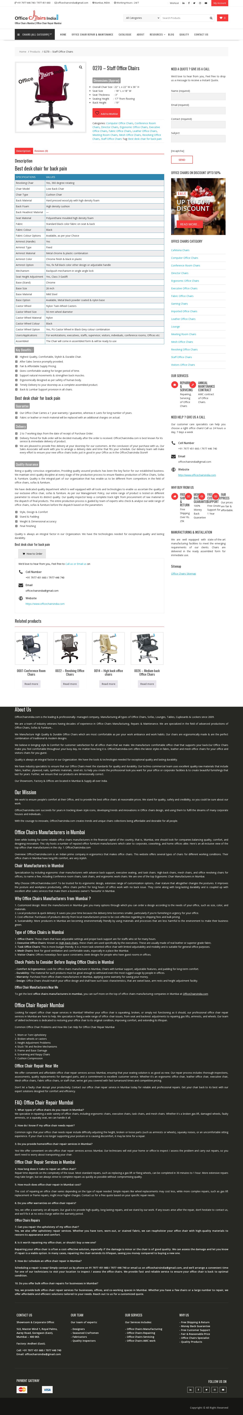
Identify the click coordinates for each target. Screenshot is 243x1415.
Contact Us (201, 34)
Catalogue (125, 34)
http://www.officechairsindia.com (197, 475)
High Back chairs (68, 943)
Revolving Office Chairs (184, 349)
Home (63, 34)
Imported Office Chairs (184, 311)
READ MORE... (189, 224)
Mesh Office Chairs (130, 135)
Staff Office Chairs (111, 138)
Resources (156, 34)
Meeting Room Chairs (105, 135)
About (140, 34)
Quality (184, 34)
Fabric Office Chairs (120, 131)
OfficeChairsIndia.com (195, 993)
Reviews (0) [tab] (41, 151)
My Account (220, 3)
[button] (81, 67)
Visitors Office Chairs (183, 364)
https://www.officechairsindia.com (45, 603)
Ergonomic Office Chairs (134, 127)
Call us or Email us (75, 564)
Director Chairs (109, 127)
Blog (171, 34)
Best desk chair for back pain (145, 138)
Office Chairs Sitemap (183, 573)
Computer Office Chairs (119, 123)
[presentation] (32, 553)
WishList (174, 3)
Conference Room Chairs (185, 265)
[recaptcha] (177, 151)
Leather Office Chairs (145, 131)
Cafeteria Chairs (180, 250)
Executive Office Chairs (184, 288)
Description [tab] (23, 151)
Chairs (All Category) (35, 34)
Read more (31, 684)
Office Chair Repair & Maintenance (92, 34)
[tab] (32, 553)
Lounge (175, 326)
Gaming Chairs (179, 303)
